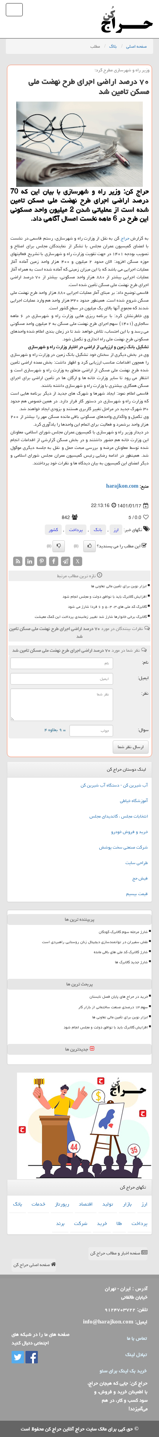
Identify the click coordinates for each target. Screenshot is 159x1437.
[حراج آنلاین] (127, 9)
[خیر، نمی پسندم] (58, 546)
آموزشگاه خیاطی (134, 800)
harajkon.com (122, 486)
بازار (127, 1204)
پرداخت (76, 529)
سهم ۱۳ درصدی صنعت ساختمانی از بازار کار (113, 1007)
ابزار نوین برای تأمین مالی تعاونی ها (119, 586)
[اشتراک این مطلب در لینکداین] (29, 561)
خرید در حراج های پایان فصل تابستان (119, 997)
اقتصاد (86, 1204)
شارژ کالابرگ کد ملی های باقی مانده (121, 952)
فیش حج (140, 878)
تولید (107, 1204)
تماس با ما (137, 1338)
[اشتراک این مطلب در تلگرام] (65, 561)
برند (60, 1223)
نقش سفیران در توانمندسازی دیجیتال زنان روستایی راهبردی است (95, 942)
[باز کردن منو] (14, 9)
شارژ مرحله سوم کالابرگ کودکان (123, 932)
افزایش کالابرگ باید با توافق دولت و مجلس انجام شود (105, 596)
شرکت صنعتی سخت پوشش (123, 847)
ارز (115, 529)
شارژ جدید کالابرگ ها (131, 962)
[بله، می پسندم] (89, 546)
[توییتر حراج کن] (18, 1357)
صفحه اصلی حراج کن (32, 1264)
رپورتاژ (62, 1204)
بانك (98, 529)
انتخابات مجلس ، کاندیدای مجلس (119, 816)
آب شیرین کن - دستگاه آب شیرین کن (114, 785)
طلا (119, 1223)
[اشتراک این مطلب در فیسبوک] (53, 561)
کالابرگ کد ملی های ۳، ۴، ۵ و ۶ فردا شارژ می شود (107, 607)
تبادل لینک (136, 1354)
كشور (53, 529)
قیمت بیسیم (137, 893)
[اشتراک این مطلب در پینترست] (41, 561)
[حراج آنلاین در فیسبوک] (31, 1357)
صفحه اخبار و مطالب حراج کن (115, 1253)
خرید (102, 1223)
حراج (125, 238)
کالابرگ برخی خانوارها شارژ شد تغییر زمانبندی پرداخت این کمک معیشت (91, 617)
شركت (80, 1223)
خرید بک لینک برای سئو (123, 1370)
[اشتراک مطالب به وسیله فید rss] (17, 561)
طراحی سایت (136, 862)
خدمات (38, 1204)
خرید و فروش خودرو (129, 831)
